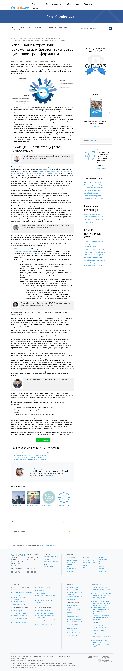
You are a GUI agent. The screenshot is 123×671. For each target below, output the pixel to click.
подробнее (101, 129)
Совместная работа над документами (20, 619)
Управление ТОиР (72, 635)
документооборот (29, 251)
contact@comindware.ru (50, 561)
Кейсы (68, 4)
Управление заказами (74, 619)
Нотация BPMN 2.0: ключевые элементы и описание (102, 241)
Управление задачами (19, 602)
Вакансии (102, 566)
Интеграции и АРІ (42, 590)
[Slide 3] (95, 134)
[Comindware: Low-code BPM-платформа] (20, 8)
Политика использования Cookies (43, 656)
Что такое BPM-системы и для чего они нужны (102, 641)
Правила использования (18, 658)
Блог (84, 567)
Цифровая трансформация (58, 27)
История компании (73, 560)
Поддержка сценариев (19, 604)
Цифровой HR (71, 612)
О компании (71, 557)
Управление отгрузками (74, 621)
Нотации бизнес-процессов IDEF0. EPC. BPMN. (100, 249)
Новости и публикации (103, 558)
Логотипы (40, 660)
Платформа (36, 4)
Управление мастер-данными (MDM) (73, 625)
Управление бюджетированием (73, 615)
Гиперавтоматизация (43, 598)
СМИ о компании (88, 560)
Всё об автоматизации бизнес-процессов (98, 260)
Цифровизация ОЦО (73, 610)
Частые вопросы (21, 660)
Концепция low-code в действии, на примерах (30, 459)
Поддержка (88, 4)
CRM (16, 251)
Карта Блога (88, 222)
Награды (86, 557)
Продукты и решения (53, 4)
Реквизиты (102, 571)
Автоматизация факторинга (72, 629)
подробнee (101, 169)
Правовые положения (62, 656)
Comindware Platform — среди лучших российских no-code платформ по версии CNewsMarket (102, 596)
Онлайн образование (91, 193)
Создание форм (17, 611)
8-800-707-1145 (31, 559)
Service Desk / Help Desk (74, 633)
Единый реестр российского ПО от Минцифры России (107, 660)
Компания (35, 8)
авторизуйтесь (69, 522)
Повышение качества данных (46, 595)
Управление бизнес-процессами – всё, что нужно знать (102, 632)
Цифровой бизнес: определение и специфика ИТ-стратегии (35, 453)
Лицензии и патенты (71, 563)
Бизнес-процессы (40, 27)
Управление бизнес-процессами (23, 592)
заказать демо (95, 82)
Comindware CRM (72, 590)
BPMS (29, 27)
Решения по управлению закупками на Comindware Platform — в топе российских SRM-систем (102, 616)
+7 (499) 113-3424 (32, 558)
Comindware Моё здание (74, 596)
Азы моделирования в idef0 (93, 257)
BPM (37, 156)
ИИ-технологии (41, 593)
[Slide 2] (92, 134)
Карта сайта (31, 660)
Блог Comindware (61, 16)
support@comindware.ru (50, 556)
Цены (78, 4)
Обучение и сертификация (71, 567)
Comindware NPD (72, 599)
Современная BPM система (93, 214)
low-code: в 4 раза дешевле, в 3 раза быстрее (30, 457)
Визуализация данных (20, 615)
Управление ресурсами (44, 611)
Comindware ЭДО (72, 587)
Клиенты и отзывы (89, 562)
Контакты (102, 569)
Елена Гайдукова (35, 469)
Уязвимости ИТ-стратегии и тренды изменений (30, 455)
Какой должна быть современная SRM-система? (101, 244)
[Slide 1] (89, 134)
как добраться (15, 564)
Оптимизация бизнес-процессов (23, 595)
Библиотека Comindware (103, 563)
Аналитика (16, 29)
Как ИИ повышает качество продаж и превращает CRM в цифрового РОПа (101, 609)
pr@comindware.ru (48, 566)
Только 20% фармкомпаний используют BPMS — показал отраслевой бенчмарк (101, 589)
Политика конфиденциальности (21, 656)
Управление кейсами (19, 622)
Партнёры (70, 571)
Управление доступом (19, 613)
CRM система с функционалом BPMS (97, 219)
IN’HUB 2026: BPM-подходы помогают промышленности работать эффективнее (101, 603)
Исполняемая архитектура (45, 613)
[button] (109, 7)
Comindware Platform (49, 475)
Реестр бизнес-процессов (44, 624)
